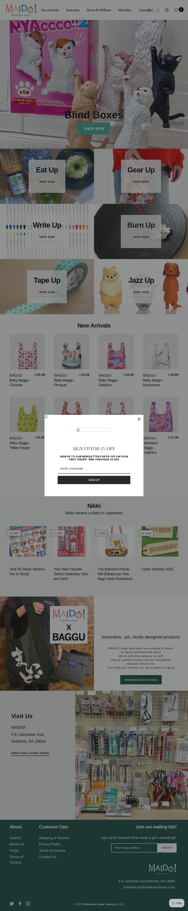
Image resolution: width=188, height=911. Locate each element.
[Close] (139, 419)
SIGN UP (94, 480)
